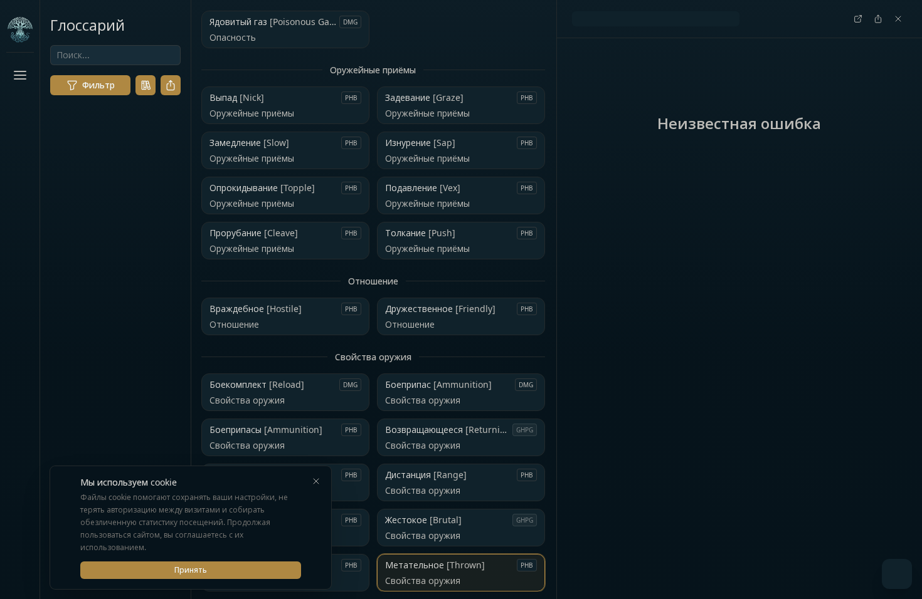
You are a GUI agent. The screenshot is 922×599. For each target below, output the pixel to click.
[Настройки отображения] (20, 571)
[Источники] (145, 85)
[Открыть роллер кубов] (897, 574)
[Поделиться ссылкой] (171, 85)
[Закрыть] (316, 481)
